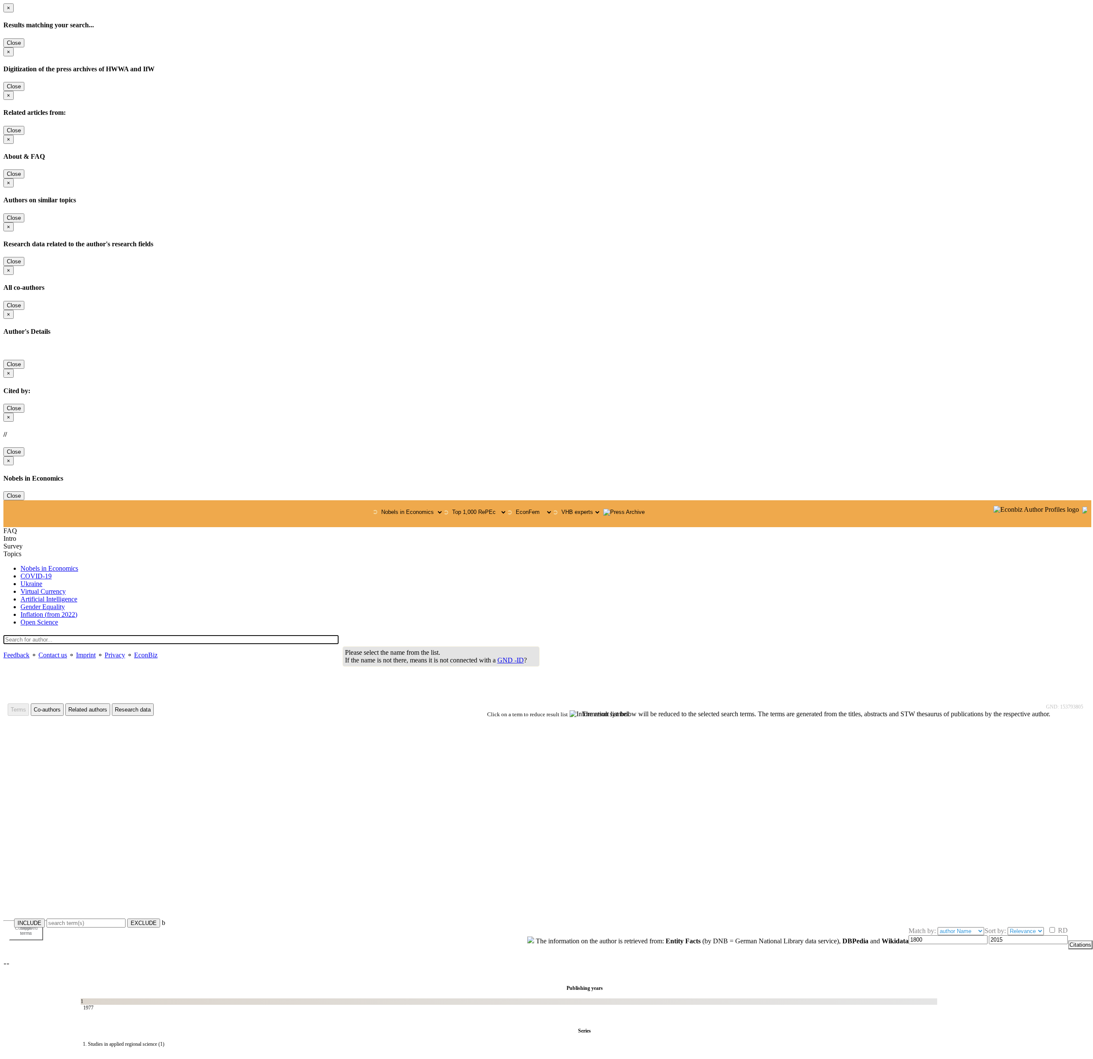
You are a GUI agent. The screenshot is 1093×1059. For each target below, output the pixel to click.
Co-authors (47, 709)
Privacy (115, 655)
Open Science (39, 622)
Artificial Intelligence (48, 599)
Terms (18, 709)
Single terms (26, 930)
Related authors (87, 709)
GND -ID (510, 660)
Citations (1080, 945)
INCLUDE (29, 923)
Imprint (86, 655)
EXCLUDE (144, 923)
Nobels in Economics (49, 568)
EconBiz (146, 655)
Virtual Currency (43, 591)
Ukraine (31, 583)
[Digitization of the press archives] (624, 512)
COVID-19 (36, 576)
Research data (133, 709)
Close (14, 43)
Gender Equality (42, 606)
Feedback (16, 655)
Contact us (52, 655)
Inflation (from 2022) (48, 614)
